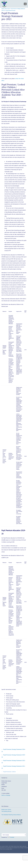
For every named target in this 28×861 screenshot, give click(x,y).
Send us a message (5, 795)
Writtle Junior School (6, 809)
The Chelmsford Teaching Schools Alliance (11, 814)
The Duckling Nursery (6, 811)
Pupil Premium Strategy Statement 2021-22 (13, 767)
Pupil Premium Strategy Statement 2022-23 (13, 761)
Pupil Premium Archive (9, 771)
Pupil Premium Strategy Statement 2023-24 (13, 756)
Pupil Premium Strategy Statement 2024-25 (13, 750)
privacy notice (9, 849)
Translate (12, 837)
